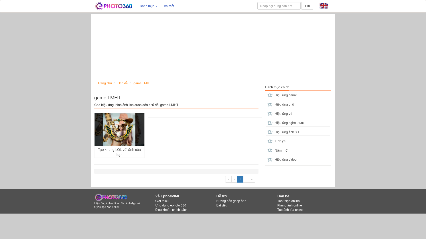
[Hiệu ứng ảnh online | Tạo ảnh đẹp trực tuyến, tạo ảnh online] (113, 5)
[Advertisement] (213, 47)
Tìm (307, 6)
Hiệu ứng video (285, 159)
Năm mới (281, 150)
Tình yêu (280, 141)
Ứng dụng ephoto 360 (170, 205)
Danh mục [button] (147, 6)
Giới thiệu (162, 201)
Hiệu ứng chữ (284, 104)
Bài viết (169, 6)
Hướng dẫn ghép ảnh (231, 201)
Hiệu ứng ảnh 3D (286, 131)
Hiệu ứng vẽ (283, 113)
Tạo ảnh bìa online (290, 209)
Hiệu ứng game (285, 95)
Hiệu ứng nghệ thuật (289, 122)
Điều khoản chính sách (171, 209)
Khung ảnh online (289, 205)
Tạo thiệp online (288, 201)
